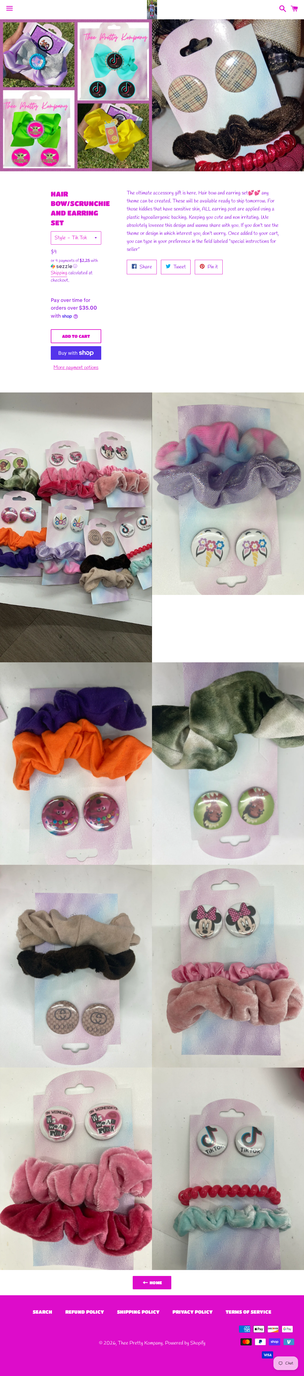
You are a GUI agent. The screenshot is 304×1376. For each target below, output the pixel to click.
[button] (76, 263)
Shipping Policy (138, 1312)
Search (42, 1312)
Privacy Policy (192, 1312)
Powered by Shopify (185, 1343)
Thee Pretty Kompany (140, 1343)
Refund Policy (84, 1312)
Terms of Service (248, 1312)
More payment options (75, 367)
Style (60, 238)
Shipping (59, 273)
